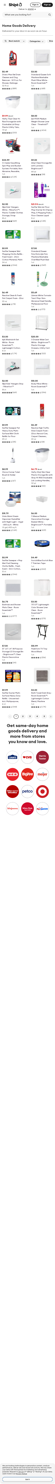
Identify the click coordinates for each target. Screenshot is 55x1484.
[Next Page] (51, 716)
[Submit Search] (49, 14)
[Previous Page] (10, 716)
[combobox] (25, 14)
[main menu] (4, 4)
